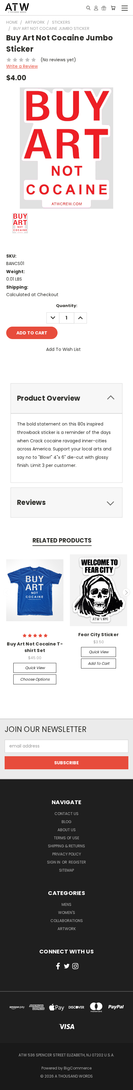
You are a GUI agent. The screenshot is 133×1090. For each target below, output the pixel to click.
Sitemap (66, 870)
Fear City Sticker (98, 634)
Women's (66, 912)
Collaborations (66, 920)
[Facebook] (11, 367)
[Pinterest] (63, 367)
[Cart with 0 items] (113, 7)
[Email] (21, 367)
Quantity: (66, 306)
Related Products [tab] (62, 540)
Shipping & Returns (66, 846)
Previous (7, 592)
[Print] (32, 367)
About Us (67, 829)
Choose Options (34, 679)
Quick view (35, 667)
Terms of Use (66, 838)
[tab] (66, 502)
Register (77, 862)
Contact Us (66, 813)
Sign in (54, 862)
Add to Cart (98, 663)
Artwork (67, 928)
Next (126, 592)
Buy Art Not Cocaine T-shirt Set (35, 647)
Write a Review (22, 66)
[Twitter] (42, 367)
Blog (66, 821)
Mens (66, 904)
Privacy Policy (66, 854)
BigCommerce (78, 1068)
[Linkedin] (53, 367)
